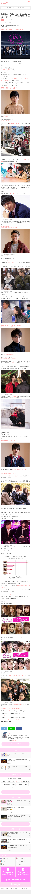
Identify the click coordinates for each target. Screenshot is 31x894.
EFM (18, 781)
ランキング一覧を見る (15, 823)
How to (26, 784)
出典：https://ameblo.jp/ (5, 157)
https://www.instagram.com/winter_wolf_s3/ (10, 719)
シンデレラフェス (22, 861)
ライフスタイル (22, 858)
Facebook (20, 784)
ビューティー (5, 861)
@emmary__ (15, 740)
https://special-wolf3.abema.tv (7, 715)
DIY (13, 781)
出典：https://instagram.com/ (6, 183)
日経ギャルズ (5, 858)
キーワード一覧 (15, 792)
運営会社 (2, 888)
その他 (20, 864)
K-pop (19, 787)
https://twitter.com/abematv (7, 723)
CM (9, 781)
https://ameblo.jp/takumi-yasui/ (8, 259)
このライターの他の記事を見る (15, 743)
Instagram (13, 787)
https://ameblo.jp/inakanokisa (7, 120)
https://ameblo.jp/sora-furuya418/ (8, 473)
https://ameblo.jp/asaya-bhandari (8, 358)
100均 (4, 781)
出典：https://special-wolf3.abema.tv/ (8, 115)
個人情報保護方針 (14, 888)
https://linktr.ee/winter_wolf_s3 (7, 594)
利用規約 (7, 888)
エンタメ (4, 864)
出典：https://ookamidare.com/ (7, 59)
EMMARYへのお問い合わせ (24, 888)
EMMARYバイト (26, 781)
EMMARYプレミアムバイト (9, 784)
